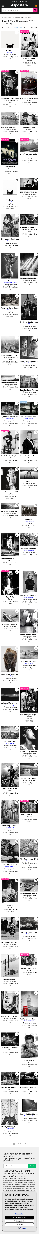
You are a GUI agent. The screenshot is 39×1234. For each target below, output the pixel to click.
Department (5, 27)
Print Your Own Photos (19, 1)
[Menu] (3, 5)
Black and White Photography (23, 17)
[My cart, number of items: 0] (35, 5)
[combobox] (17, 10)
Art (3, 17)
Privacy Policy (19, 1214)
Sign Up (32, 1166)
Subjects (17, 27)
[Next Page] (25, 1144)
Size (25, 27)
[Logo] (19, 5)
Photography (9, 17)
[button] (19, 1)
